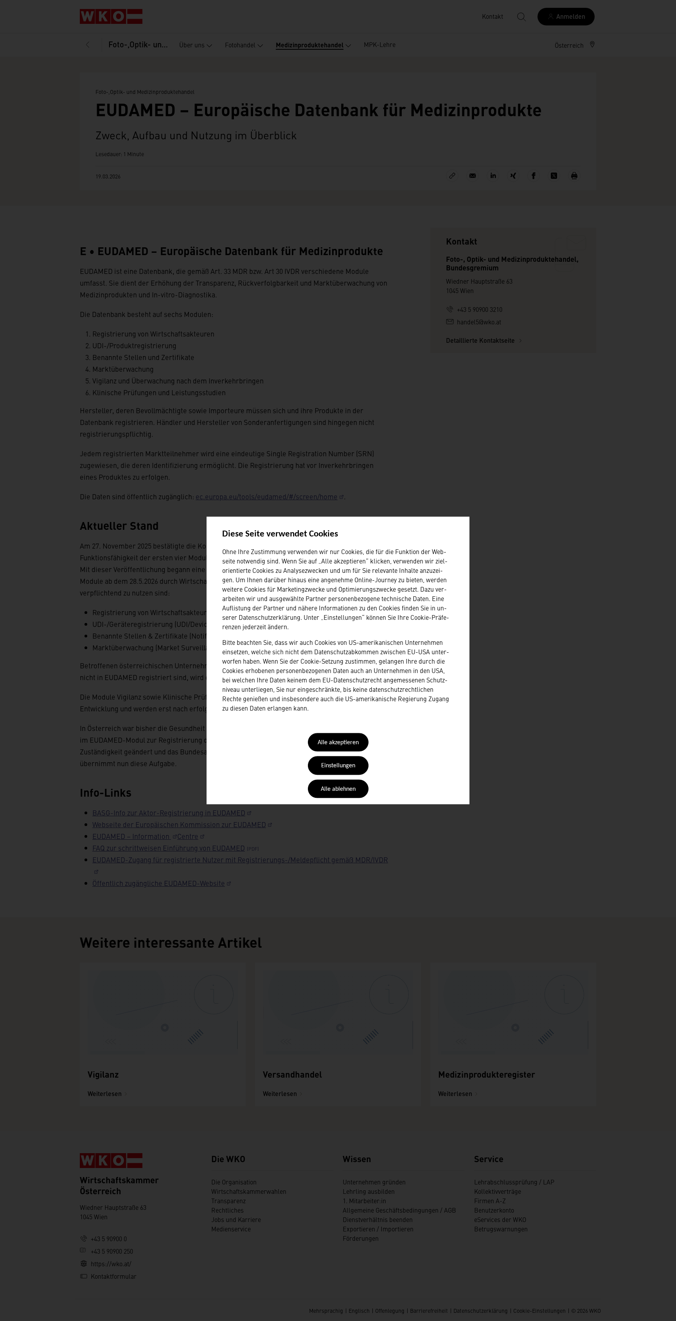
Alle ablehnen (338, 789)
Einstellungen (338, 766)
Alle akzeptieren (338, 743)
